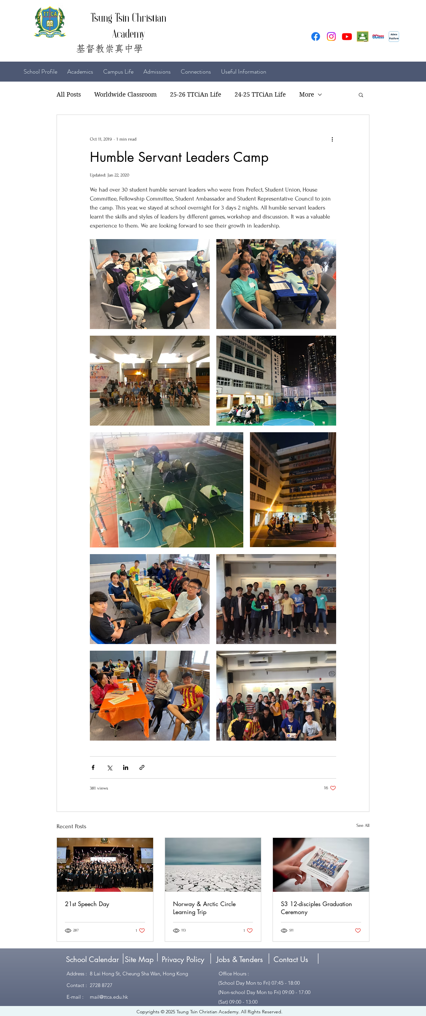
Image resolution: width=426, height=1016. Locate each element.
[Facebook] (315, 36)
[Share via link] (142, 767)
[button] (361, 94)
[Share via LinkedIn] (125, 767)
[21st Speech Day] (105, 865)
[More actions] (332, 139)
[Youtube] (347, 36)
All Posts (69, 94)
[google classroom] (362, 36)
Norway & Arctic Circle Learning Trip (204, 908)
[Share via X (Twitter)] (109, 767)
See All (362, 825)
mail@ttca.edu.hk (109, 997)
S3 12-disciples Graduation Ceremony (316, 908)
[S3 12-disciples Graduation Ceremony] (321, 865)
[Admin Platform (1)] (394, 36)
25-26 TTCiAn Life (195, 94)
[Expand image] (150, 284)
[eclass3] (378, 36)
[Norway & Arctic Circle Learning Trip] (213, 865)
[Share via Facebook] (93, 767)
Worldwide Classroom (125, 94)
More (306, 94)
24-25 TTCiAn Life (260, 94)
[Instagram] (331, 36)
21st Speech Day (87, 904)
